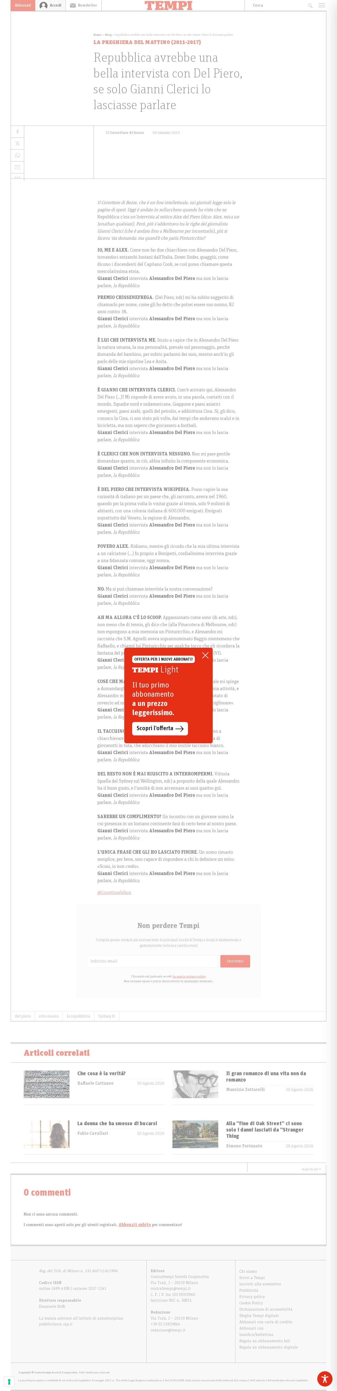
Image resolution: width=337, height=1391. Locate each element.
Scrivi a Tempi (252, 1278)
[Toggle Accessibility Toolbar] (325, 1379)
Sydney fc (106, 1016)
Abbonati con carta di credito (265, 1322)
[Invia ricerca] (310, 5)
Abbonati (23, 5)
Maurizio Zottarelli (245, 1090)
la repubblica (78, 1016)
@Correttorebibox (114, 892)
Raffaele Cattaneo (95, 1083)
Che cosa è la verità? (101, 1073)
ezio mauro (49, 1016)
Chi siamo (248, 1271)
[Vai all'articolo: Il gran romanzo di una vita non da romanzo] (195, 1087)
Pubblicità (248, 1290)
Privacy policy (252, 1297)
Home (97, 34)
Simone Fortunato (244, 1146)
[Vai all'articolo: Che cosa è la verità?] (47, 1087)
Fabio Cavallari (92, 1133)
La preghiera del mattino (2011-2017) (147, 42)
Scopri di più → (311, 1169)
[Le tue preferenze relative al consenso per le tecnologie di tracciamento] (9, 1382)
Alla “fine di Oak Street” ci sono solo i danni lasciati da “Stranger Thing (265, 1130)
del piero (23, 1016)
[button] (17, 177)
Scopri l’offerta (155, 728)
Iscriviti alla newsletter (260, 1284)
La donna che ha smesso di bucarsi (117, 1123)
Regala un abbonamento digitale (268, 1347)
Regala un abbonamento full (264, 1341)
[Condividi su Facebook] (17, 132)
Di (125, 133)
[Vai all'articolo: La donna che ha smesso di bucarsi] (47, 1137)
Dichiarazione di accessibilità (266, 1309)
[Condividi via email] (17, 167)
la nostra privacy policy (189, 976)
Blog (108, 34)
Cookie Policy (251, 1303)
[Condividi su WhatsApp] (17, 155)
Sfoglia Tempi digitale (259, 1316)
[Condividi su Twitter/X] (17, 144)
